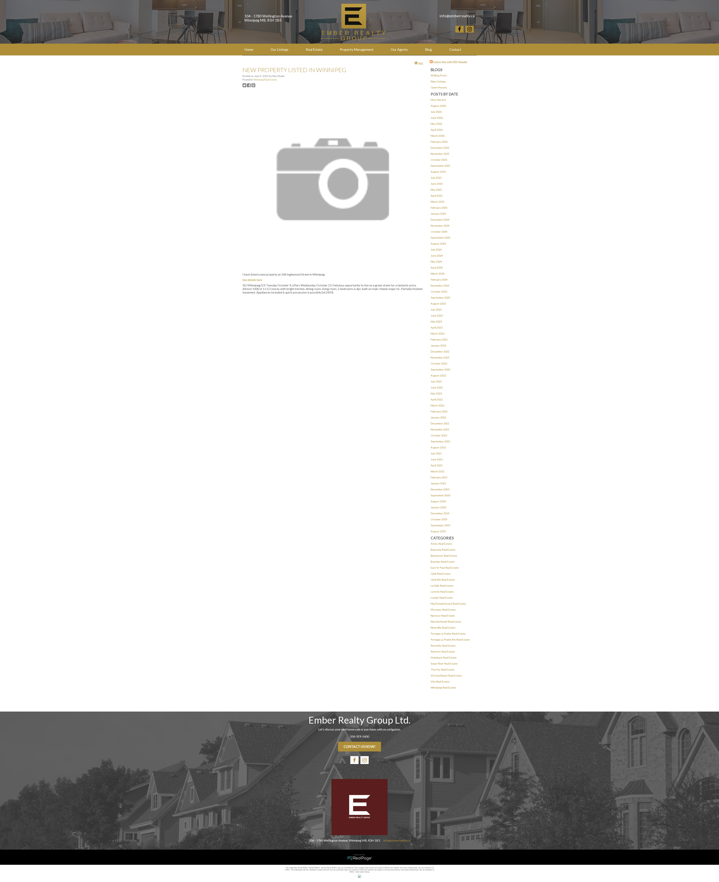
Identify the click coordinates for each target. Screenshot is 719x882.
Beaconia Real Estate (443, 549)
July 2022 (436, 381)
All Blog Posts (439, 75)
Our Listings (279, 49)
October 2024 (439, 231)
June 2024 (437, 255)
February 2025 (439, 207)
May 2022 (436, 393)
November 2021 (440, 429)
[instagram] (470, 30)
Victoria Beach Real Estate (446, 675)
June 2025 (437, 183)
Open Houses (439, 87)
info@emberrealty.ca (396, 840)
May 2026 (436, 123)
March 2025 (438, 201)
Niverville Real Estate (443, 627)
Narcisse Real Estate (443, 615)
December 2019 (440, 513)
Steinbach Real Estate (443, 657)
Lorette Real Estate (442, 591)
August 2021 (438, 447)
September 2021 (440, 441)
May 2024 (436, 261)
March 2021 (438, 471)
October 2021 (439, 435)
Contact (455, 49)
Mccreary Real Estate (443, 609)
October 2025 (439, 159)
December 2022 (440, 351)
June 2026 (437, 117)
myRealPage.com (359, 858)
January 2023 (438, 345)
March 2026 (438, 135)
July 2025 (436, 177)
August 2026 (438, 105)
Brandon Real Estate (443, 561)
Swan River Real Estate (444, 663)
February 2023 (439, 339)
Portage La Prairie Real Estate (448, 633)
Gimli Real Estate (440, 573)
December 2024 (440, 219)
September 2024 (440, 237)
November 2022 (440, 357)
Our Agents (399, 49)
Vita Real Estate (440, 681)
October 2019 (439, 519)
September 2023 (440, 297)
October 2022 (439, 363)
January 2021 (438, 483)
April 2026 (437, 129)
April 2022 (437, 399)
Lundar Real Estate (442, 597)
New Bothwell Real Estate (446, 621)
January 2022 (438, 417)
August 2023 (438, 303)
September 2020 (440, 495)
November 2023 (440, 285)
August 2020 (438, 501)
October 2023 (439, 291)
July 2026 (436, 111)
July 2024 (436, 249)
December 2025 (440, 147)
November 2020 (440, 489)
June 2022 (437, 387)
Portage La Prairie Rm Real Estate (450, 639)
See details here (252, 280)
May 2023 (436, 321)
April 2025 (437, 195)
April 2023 (437, 327)
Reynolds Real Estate (443, 645)
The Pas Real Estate (442, 669)
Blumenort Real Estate (444, 555)
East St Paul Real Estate (445, 567)
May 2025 (436, 189)
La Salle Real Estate (442, 585)
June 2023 (437, 315)
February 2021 (439, 477)
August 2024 (438, 243)
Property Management (357, 49)
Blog (428, 49)
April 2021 (437, 465)
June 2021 (437, 459)
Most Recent (438, 99)
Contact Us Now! (359, 747)
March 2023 (438, 333)
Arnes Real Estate (441, 543)
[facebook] (459, 30)
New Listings (438, 81)
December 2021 (440, 423)
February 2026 (439, 141)
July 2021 (436, 453)
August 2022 (438, 375)
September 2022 (440, 369)
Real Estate (314, 49)
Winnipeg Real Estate (443, 687)
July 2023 (436, 309)
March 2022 (438, 405)
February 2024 (439, 279)
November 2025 (440, 153)
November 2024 (440, 225)
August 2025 (438, 171)
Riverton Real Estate (443, 651)
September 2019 (440, 525)
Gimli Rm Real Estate (443, 579)
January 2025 (438, 213)
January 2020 (438, 507)
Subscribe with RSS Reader (450, 62)
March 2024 (438, 273)
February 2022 (439, 411)
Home (248, 49)
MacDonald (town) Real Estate (448, 603)
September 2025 (440, 165)
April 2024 (437, 267)
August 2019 (438, 531)
